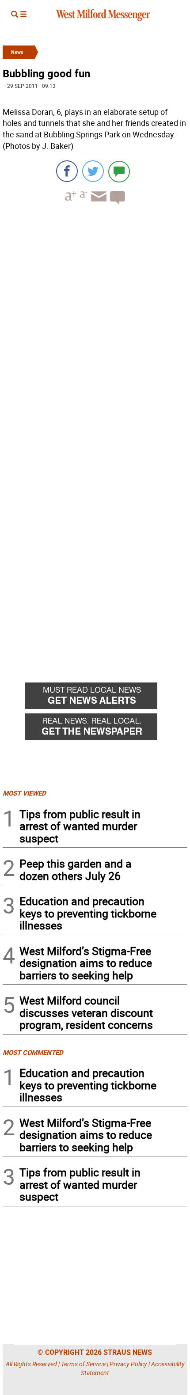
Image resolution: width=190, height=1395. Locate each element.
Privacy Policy (128, 1364)
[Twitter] (93, 171)
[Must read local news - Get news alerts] (106, 697)
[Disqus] (95, 323)
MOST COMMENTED (33, 1052)
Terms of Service (83, 1364)
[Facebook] (67, 171)
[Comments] (119, 171)
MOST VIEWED (24, 792)
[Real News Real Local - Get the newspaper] (106, 728)
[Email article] (97, 204)
